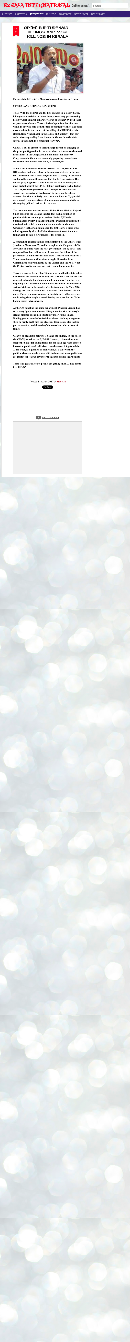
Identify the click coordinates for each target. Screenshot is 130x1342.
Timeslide (98, 14)
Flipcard (21, 14)
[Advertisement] (101, 79)
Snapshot (81, 14)
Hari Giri (61, 381)
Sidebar (65, 14)
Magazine (37, 14)
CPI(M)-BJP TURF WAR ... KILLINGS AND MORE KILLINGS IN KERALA (48, 32)
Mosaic (51, 14)
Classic (7, 14)
